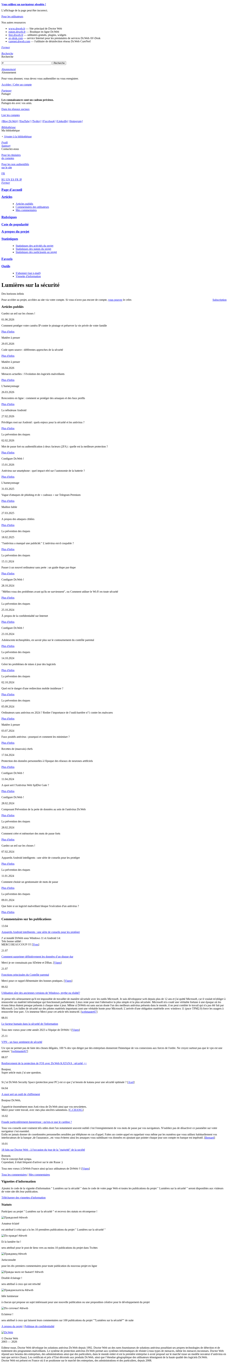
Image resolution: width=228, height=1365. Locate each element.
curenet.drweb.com (19, 41)
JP (20, 179)
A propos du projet (11, 1326)
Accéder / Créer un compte (16, 84)
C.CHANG (76, 1109)
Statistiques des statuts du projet (33, 248)
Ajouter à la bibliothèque (18, 136)
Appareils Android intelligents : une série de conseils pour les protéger (40, 932)
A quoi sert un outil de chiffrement (20, 1094)
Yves (35, 944)
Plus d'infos (7, 331)
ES (13, 179)
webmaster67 (89, 1011)
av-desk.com (16, 38)
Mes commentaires (26, 210)
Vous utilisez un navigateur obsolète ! (23, 4)
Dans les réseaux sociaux (15, 109)
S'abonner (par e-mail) (28, 273)
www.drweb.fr (17, 28)
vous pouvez (115, 299)
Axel (131, 1082)
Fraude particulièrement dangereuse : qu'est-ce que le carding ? (36, 1121)
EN (8, 179)
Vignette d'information (28, 276)
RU (3, 179)
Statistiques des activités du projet (34, 245)
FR (17, 179)
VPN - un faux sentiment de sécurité (21, 1041)
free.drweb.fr (16, 34)
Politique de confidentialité (39, 1326)
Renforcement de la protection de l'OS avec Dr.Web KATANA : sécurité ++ (44, 1063)
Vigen (57, 962)
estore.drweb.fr (17, 31)
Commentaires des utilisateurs (32, 206)
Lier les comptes (10, 115)
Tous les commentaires (14, 1174)
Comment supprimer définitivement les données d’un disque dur (37, 956)
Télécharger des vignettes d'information (23, 1197)
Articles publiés (24, 203)
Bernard (209, 1137)
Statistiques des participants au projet (36, 252)
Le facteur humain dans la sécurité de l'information (29, 1023)
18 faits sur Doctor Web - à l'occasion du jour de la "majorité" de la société (43, 1149)
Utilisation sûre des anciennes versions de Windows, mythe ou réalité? (40, 992)
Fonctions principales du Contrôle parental (25, 974)
